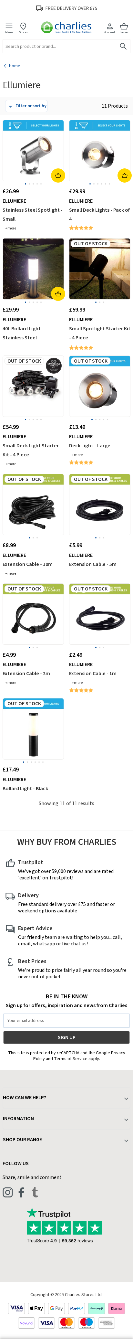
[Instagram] (8, 1192)
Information (18, 1118)
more (11, 228)
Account (109, 32)
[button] (26, 106)
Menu (9, 32)
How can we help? (24, 1097)
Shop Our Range (22, 1139)
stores (23, 32)
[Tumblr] (35, 1192)
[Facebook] (21, 1192)
